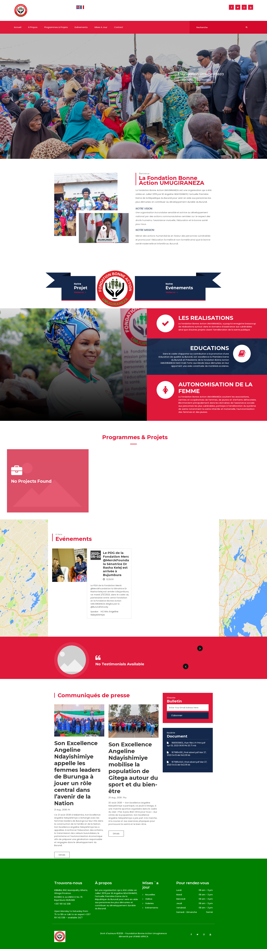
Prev (186, 666)
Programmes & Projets (56, 27)
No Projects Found (31, 481)
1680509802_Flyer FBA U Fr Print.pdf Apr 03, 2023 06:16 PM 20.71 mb (186, 744)
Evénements (81, 27)
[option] (133, 96)
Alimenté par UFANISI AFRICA (133, 936)
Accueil (17, 27)
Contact (118, 27)
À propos (32, 27)
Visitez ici (79, 292)
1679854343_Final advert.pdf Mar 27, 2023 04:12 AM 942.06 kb (187, 763)
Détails (62, 854)
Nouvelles (206, 79)
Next (200, 648)
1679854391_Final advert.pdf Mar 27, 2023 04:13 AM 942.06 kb (186, 754)
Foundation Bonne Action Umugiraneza (146, 933)
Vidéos (148, 898)
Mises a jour (101, 27)
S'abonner (176, 715)
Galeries (149, 903)
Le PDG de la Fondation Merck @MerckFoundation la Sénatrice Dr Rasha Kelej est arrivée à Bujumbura (119, 564)
